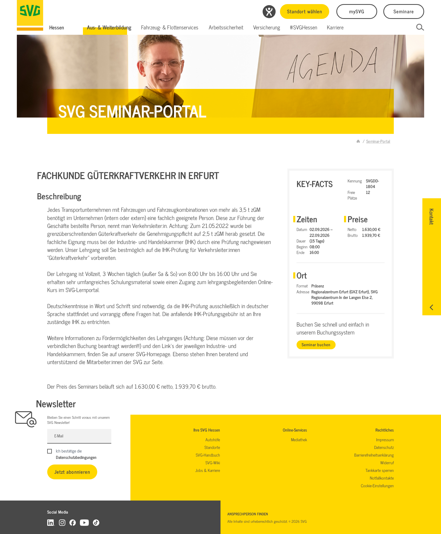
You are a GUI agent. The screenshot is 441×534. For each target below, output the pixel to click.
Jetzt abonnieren (72, 471)
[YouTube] (84, 522)
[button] (109, 27)
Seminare (404, 11)
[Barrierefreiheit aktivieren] (269, 11)
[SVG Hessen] (30, 15)
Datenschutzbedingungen (76, 457)
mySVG (356, 11)
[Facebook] (72, 522)
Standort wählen (304, 11)
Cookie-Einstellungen (377, 485)
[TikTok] (96, 522)
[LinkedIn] (51, 522)
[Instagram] (62, 522)
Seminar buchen (316, 344)
